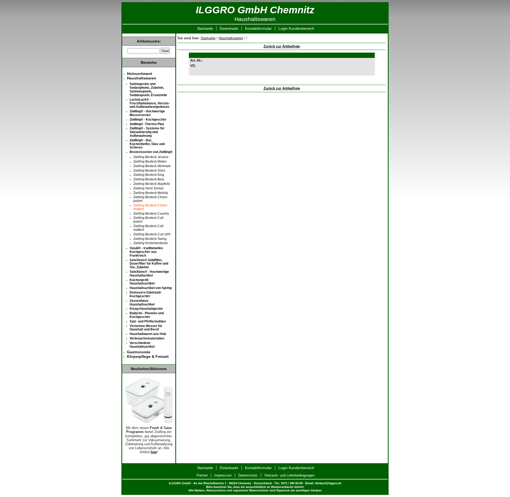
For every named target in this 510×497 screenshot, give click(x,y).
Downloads (229, 28)
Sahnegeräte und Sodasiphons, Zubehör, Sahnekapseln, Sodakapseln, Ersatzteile (148, 89)
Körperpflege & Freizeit (148, 356)
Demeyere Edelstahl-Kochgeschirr (146, 294)
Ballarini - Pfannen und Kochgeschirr (147, 315)
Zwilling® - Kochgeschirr (148, 119)
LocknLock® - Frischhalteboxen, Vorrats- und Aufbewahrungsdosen (150, 103)
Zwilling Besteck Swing (150, 238)
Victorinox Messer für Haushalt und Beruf (146, 327)
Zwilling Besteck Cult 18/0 (152, 234)
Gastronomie (138, 352)
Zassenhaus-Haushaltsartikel (142, 302)
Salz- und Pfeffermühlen (148, 321)
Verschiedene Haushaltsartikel (142, 344)
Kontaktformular (258, 28)
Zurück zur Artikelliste (282, 46)
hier (154, 452)
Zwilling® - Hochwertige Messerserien (147, 113)
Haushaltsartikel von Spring (151, 288)
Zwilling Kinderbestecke (150, 243)
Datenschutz (248, 475)
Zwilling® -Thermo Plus (147, 124)
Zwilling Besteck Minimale (152, 166)
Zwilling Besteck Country (151, 213)
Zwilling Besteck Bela (148, 179)
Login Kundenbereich (296, 28)
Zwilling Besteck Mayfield (151, 183)
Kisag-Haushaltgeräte (146, 308)
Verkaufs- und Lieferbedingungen (289, 475)
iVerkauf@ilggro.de (328, 483)
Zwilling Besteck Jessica (150, 157)
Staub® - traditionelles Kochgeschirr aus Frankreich (146, 252)
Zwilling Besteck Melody (150, 192)
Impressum (223, 475)
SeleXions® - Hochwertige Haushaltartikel (149, 273)
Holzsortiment (139, 73)
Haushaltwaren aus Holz (148, 333)
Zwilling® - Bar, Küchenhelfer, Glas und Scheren (147, 144)
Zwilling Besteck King (148, 174)
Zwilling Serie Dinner (148, 188)
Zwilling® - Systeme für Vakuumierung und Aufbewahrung (147, 132)
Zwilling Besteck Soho (149, 170)
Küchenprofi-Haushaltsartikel (142, 281)
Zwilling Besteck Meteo (150, 161)
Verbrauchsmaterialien (147, 338)
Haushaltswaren (231, 38)
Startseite (205, 28)
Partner (202, 475)
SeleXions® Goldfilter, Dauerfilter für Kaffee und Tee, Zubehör (149, 263)
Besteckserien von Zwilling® (151, 152)
